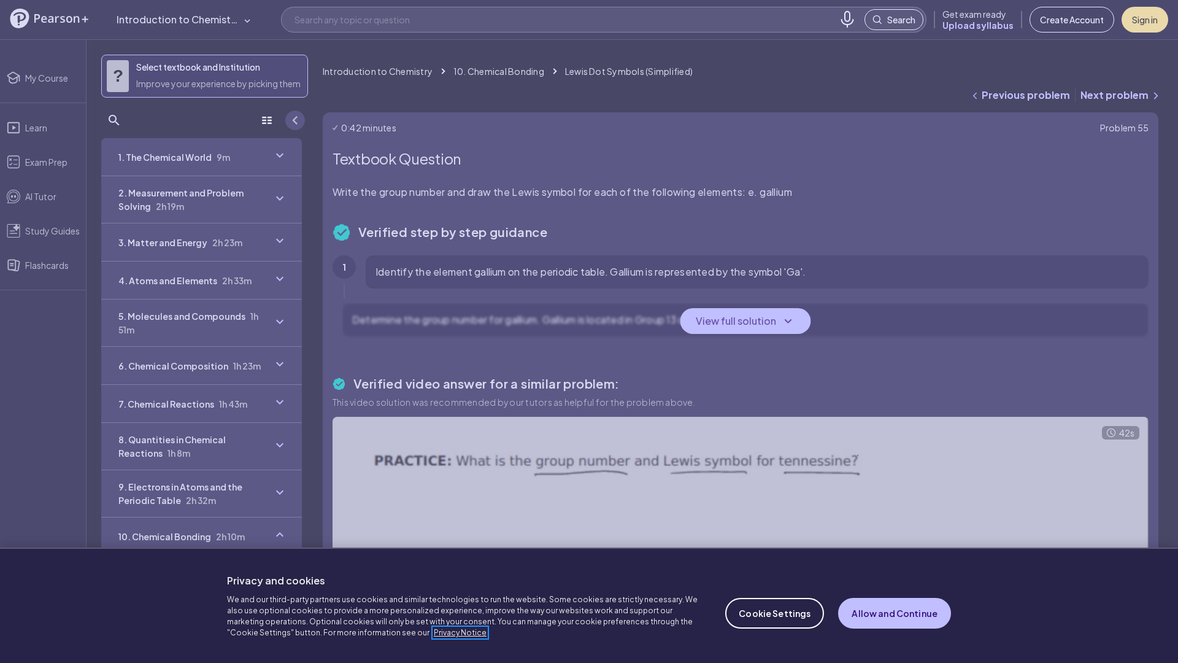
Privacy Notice (460, 632)
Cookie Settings (774, 613)
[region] (589, 605)
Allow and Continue (894, 613)
